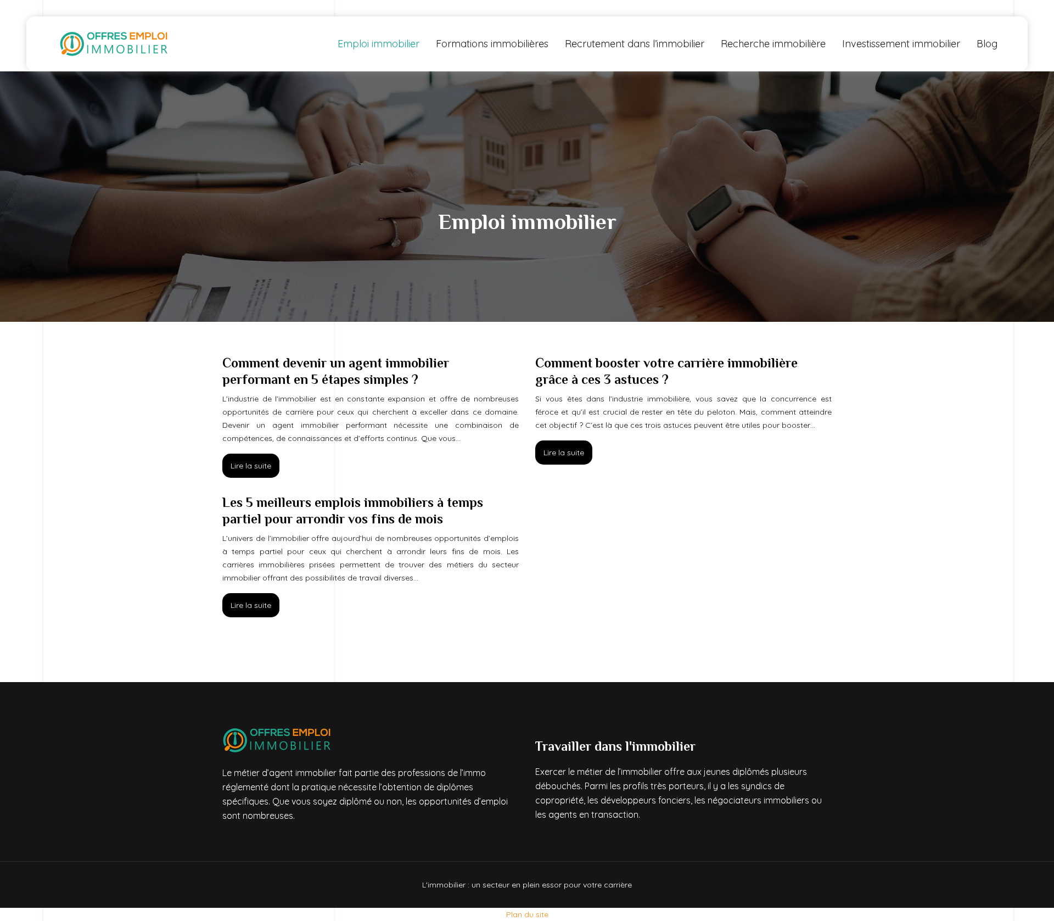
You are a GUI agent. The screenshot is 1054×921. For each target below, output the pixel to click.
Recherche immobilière (773, 43)
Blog (987, 43)
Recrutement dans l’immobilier (634, 43)
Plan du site (527, 914)
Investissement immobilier (901, 43)
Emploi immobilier (378, 43)
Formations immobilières (492, 43)
